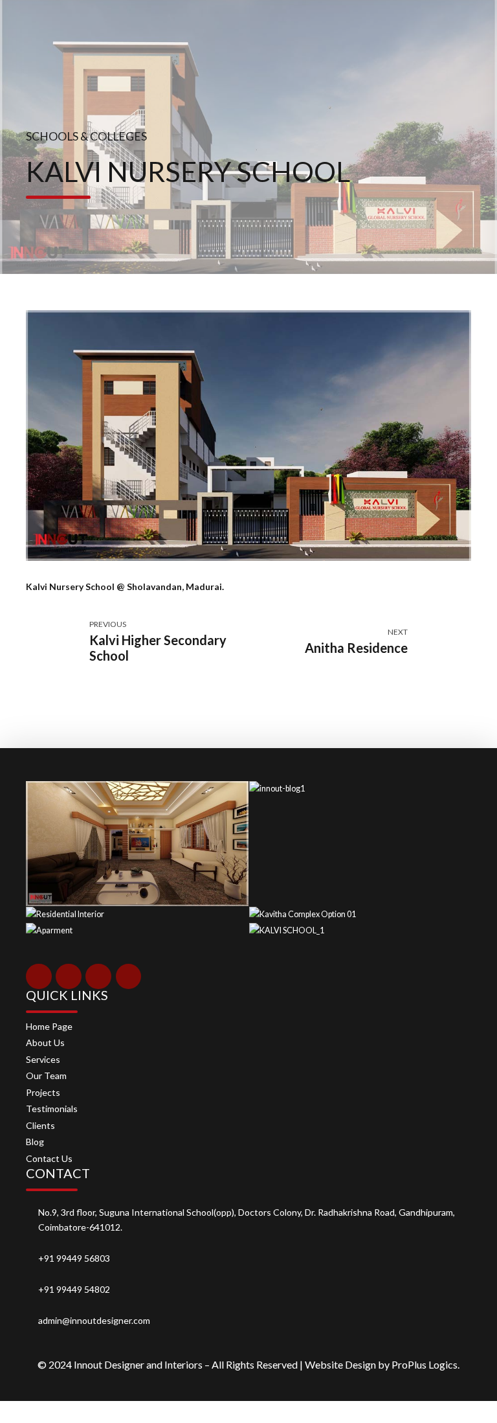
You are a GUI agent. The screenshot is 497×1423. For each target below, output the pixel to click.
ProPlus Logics (425, 1364)
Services (43, 1059)
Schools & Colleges (86, 136)
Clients (40, 1125)
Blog (35, 1141)
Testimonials (52, 1108)
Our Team (46, 1075)
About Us (45, 1042)
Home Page (49, 1026)
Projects (43, 1092)
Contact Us (49, 1158)
